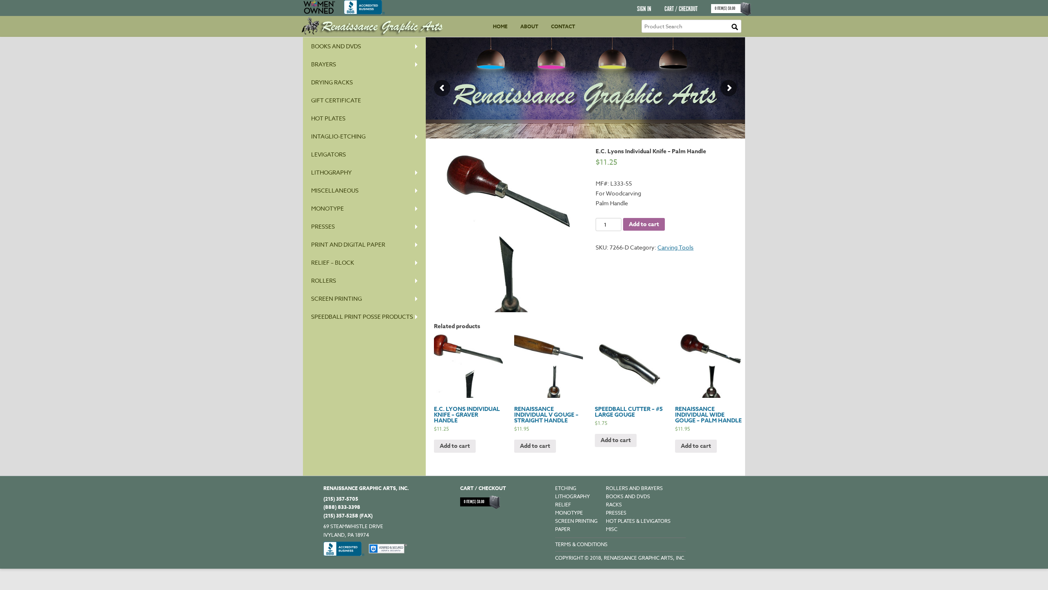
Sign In (644, 9)
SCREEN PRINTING (336, 298)
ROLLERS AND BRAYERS (634, 488)
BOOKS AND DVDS (628, 496)
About (529, 26)
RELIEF (563, 504)
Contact (563, 26)
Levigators (328, 154)
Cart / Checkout (681, 9)
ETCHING (565, 488)
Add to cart (644, 224)
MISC (611, 529)
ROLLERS (323, 280)
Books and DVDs (336, 46)
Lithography (331, 172)
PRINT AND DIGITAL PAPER (348, 244)
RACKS (614, 504)
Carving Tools (675, 247)
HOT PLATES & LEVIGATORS (638, 520)
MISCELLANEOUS (335, 190)
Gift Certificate (336, 100)
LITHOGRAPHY (572, 496)
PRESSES (323, 226)
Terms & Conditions (581, 544)
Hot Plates (328, 118)
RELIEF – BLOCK (332, 262)
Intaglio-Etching (338, 136)
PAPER (562, 529)
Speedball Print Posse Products (362, 316)
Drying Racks (332, 82)
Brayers (323, 64)
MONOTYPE (327, 208)
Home (500, 26)
